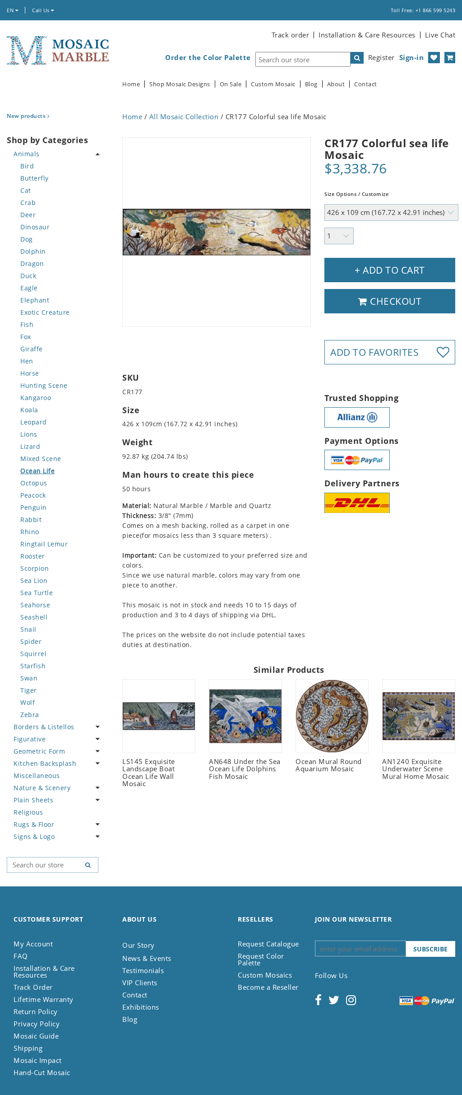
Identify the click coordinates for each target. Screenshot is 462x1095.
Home (131, 84)
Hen (26, 361)
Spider (31, 641)
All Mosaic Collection (184, 116)
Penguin (33, 507)
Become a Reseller (268, 987)
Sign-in (411, 57)
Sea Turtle (36, 592)
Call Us (41, 10)
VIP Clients (139, 982)
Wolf (27, 702)
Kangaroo (35, 397)
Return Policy (36, 1011)
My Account (33, 943)
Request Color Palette (261, 959)
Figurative (30, 739)
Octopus (33, 483)
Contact (365, 84)
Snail (28, 629)
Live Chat (440, 34)
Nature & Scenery (42, 787)
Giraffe (31, 348)
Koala (29, 409)
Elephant (34, 300)
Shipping (28, 1048)
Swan (28, 678)
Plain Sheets (33, 800)
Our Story (138, 945)
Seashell (33, 617)
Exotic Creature (45, 312)
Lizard (30, 446)
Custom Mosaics (265, 974)
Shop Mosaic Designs (179, 84)
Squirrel (33, 653)
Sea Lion (33, 580)
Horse (29, 373)
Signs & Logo (34, 836)
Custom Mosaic (273, 84)
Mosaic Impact (38, 1060)
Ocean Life (37, 470)
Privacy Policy (37, 1023)
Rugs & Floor (34, 824)
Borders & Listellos (44, 726)
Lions (28, 434)
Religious (28, 812)
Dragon (32, 263)
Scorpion (34, 568)
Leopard (33, 422)
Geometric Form (39, 751)
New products (27, 116)
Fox (25, 336)
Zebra (29, 714)
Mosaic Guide (36, 1035)
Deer (28, 214)
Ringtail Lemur (44, 544)
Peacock (33, 495)
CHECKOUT (395, 301)
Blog (311, 84)
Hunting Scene (44, 385)
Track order (291, 34)
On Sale (231, 84)
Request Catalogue (268, 943)
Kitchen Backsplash (45, 763)
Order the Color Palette (208, 57)
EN (11, 10)
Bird (27, 166)
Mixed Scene (40, 458)
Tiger (28, 690)
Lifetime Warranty (44, 999)
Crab (28, 202)
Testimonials (143, 970)
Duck (28, 275)
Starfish (33, 665)
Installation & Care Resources (367, 34)
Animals (27, 153)
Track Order (33, 987)
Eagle (29, 287)
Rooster (32, 556)
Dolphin (33, 251)
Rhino (29, 531)
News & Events (146, 958)
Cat (25, 190)
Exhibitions (140, 1006)
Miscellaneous (37, 775)
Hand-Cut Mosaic (42, 1072)
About (336, 84)
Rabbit (31, 519)
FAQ (21, 955)
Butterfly (34, 178)
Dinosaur (35, 227)
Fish (26, 324)
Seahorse (35, 604)
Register (381, 57)
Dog (26, 239)
